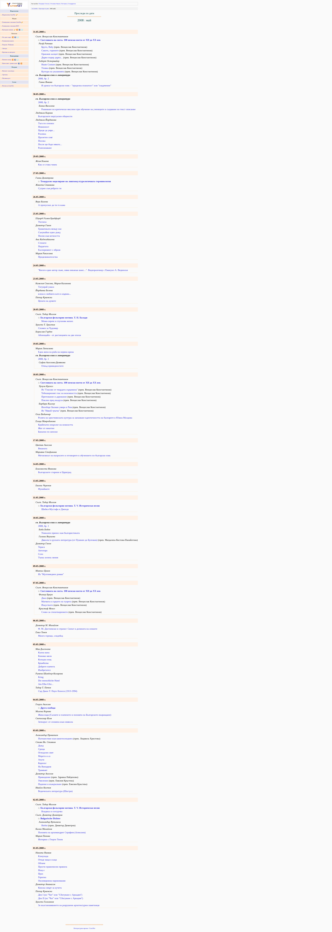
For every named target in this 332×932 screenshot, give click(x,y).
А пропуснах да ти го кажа (51, 205)
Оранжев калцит (49, 54)
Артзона (5, 74)
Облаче (41, 863)
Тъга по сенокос (46, 123)
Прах (40, 873)
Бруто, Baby (47, 47)
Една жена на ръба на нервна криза (56, 352)
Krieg (40, 677)
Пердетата (43, 246)
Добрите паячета (46, 666)
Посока (41, 141)
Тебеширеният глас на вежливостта (59, 393)
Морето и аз (44, 756)
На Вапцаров (44, 766)
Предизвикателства (48, 257)
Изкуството (47, 605)
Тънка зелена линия (48, 557)
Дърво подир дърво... (52, 57)
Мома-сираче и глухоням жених (57, 321)
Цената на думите (47, 301)
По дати (4, 37)
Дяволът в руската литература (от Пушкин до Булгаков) (69, 540)
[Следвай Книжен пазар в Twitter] (17, 59)
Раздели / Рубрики (8, 44)
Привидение (44, 777)
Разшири (41, 3)
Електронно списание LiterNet (11, 22)
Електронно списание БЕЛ (10, 26)
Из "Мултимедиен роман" (51, 574)
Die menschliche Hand (49, 680)
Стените (42, 243)
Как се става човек (47, 164)
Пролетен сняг (45, 137)
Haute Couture (48, 64)
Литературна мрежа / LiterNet (84, 928)
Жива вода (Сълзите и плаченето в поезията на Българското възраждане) (74, 715)
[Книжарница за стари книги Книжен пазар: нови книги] (12, 59)
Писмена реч (6, 78)
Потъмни (64, 3)
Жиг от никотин (46, 428)
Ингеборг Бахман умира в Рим (56, 407)
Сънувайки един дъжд (49, 232)
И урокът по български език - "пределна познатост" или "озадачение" (76, 85)
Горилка (42, 877)
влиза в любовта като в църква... (54, 294)
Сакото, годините (50, 50)
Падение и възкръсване (50, 784)
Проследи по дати (44, 8)
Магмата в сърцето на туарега (56, 601)
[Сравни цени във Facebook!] (19, 63)
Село (40, 554)
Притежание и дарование (54, 396)
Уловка (45, 68)
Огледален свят (45, 752)
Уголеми (53, 3)
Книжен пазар (6, 59)
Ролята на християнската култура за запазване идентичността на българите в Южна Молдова (85, 417)
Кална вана (43, 652)
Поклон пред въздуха (52, 400)
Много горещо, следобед (50, 635)
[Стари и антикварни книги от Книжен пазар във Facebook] (15, 59)
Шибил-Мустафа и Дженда (55, 509)
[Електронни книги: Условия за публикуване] (17, 15)
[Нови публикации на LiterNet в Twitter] (17, 37)
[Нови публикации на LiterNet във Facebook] (15, 37)
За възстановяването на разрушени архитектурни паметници (68, 905)
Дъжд (41, 745)
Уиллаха (42, 222)
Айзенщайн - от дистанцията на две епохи (59, 335)
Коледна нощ (44, 659)
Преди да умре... (46, 130)
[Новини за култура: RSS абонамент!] (17, 30)
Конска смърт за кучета (50, 887)
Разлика (42, 134)
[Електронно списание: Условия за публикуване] (22, 22)
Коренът (42, 763)
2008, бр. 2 (43, 78)
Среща (41, 749)
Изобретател (44, 670)
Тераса (41, 547)
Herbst (44, 825)
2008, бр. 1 (43, 359)
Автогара (42, 550)
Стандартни (72, 3)
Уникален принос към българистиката (60, 533)
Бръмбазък (43, 663)
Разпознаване (45, 148)
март (9, 37)
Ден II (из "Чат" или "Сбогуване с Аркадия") (60, 898)
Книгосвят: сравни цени (9, 63)
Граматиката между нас (50, 229)
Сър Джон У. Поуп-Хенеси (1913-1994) (57, 691)
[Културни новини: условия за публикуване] (15, 30)
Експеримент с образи (49, 250)
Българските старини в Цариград (54, 472)
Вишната (42, 448)
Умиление (43, 780)
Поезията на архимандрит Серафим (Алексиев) (62, 832)
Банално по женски (48, 431)
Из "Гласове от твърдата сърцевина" (59, 389)
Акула (41, 759)
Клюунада (43, 856)
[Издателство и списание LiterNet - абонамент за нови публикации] (13, 37)
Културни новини (7, 30)
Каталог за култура (8, 71)
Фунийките (44, 489)
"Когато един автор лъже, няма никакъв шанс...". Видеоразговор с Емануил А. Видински (83, 270)
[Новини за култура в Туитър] (22, 30)
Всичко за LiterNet (8, 86)
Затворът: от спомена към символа (55, 722)
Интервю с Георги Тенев (50, 839)
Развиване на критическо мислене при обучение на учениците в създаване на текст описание (88, 109)
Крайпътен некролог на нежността (55, 424)
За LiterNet (34, 8)
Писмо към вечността (49, 236)
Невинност (43, 127)
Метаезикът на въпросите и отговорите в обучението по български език (74, 455)
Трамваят (42, 770)
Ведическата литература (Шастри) (55, 791)
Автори (4, 48)
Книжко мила (45, 656)
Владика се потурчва (51, 811)
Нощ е (41, 870)
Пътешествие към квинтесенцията (55, 738)
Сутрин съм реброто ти (49, 188)
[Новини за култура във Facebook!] (19, 30)
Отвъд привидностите (52, 366)
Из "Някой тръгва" (50, 410)
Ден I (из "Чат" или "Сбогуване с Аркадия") (60, 894)
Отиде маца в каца (47, 859)
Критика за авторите (8, 52)
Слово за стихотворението (54, 612)
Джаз (43, 598)
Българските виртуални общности (55, 116)
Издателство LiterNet (8, 15)
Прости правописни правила (52, 866)
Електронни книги (8, 41)
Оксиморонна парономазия (51, 880)
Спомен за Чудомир (48, 328)
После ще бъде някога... (50, 144)
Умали (58, 3)
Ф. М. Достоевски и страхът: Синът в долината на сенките (67, 628)
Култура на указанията (52, 71)
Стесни (47, 3)
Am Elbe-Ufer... (45, 684)
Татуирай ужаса (46, 287)
